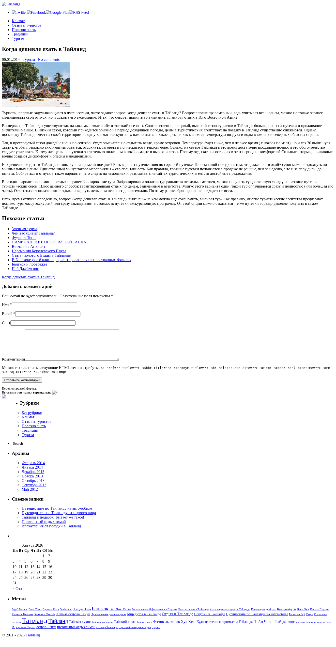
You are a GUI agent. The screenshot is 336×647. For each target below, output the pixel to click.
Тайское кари (144, 622)
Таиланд (34, 620)
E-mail (7, 314)
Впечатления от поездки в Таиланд (51, 526)
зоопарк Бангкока (306, 622)
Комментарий (13, 359)
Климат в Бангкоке (22, 614)
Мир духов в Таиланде (144, 614)
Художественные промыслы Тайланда (225, 622)
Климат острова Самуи (73, 614)
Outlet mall (66, 609)
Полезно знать (24, 30)
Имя (5, 304)
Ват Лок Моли (120, 609)
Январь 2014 (32, 467)
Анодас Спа (82, 609)
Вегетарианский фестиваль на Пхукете (154, 609)
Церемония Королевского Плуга (39, 251)
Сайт (6, 323)
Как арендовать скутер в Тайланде (230, 609)
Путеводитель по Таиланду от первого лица (59, 513)
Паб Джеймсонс (25, 269)
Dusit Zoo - (35, 609)
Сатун (309, 614)
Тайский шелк (125, 622)
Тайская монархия (102, 622)
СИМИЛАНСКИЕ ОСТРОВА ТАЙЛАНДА (49, 242)
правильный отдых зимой (76, 627)
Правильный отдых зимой (44, 522)
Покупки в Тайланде (209, 614)
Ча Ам (258, 622)
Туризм (18, 38)
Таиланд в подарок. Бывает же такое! (53, 517)
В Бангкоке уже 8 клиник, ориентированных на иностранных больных (71, 260)
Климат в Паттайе (44, 614)
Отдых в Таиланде (177, 614)
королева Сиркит (25, 627)
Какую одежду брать (263, 609)
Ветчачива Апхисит (28, 246)
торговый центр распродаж (135, 627)
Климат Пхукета (319, 609)
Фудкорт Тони (24, 238)
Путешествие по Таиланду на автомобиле (57, 508)
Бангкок (100, 608)
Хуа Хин (188, 621)
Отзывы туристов (27, 25)
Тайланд (58, 621)
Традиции (20, 34)
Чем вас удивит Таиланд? (33, 233)
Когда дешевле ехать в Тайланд (28, 277)
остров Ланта (46, 627)
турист (156, 627)
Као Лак (303, 609)
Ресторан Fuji (297, 614)
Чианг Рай (272, 621)
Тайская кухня (80, 622)
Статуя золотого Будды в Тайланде (41, 255)
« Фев (17, 588)
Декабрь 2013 (33, 472)
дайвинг (288, 622)
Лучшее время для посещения (108, 614)
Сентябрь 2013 (34, 485)
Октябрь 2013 (33, 480)
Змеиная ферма (24, 229)
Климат (18, 21)
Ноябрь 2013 (32, 476)
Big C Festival (20, 609)
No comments (49, 59)
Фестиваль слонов (166, 622)
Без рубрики (32, 412)
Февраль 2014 (33, 463)
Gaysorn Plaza (51, 609)
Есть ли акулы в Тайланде (193, 609)
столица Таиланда (107, 627)
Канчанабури (286, 609)
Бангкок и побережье (29, 264)
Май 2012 (30, 489)
